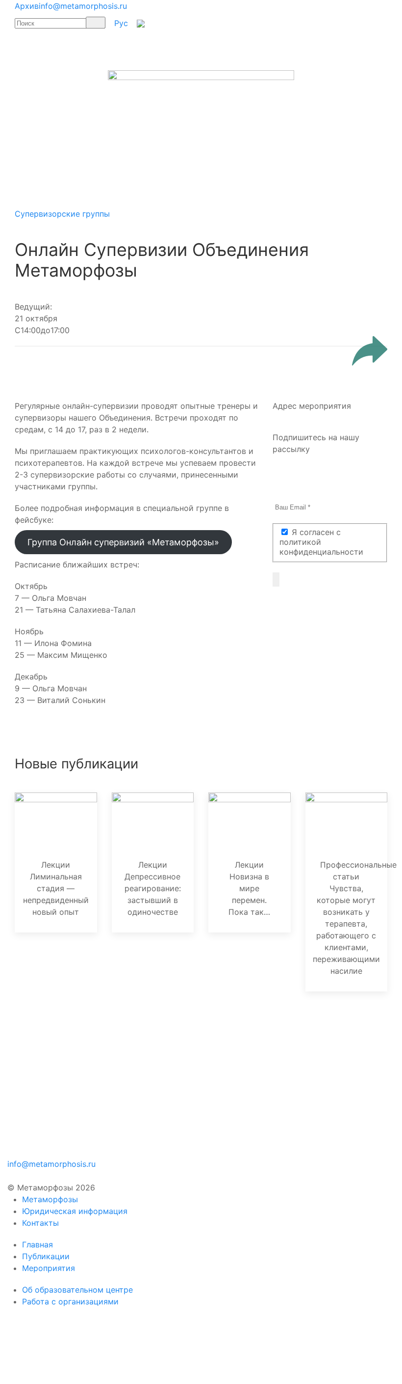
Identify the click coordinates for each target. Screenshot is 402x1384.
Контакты (40, 1223)
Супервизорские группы (62, 214)
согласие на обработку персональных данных (224, 1051)
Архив (27, 6)
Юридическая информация (74, 1211)
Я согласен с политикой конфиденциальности (321, 542)
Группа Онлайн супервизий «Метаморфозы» (123, 542)
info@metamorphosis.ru (83, 6)
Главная (37, 1244)
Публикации (46, 1256)
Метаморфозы (50, 1199)
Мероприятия (48, 1268)
